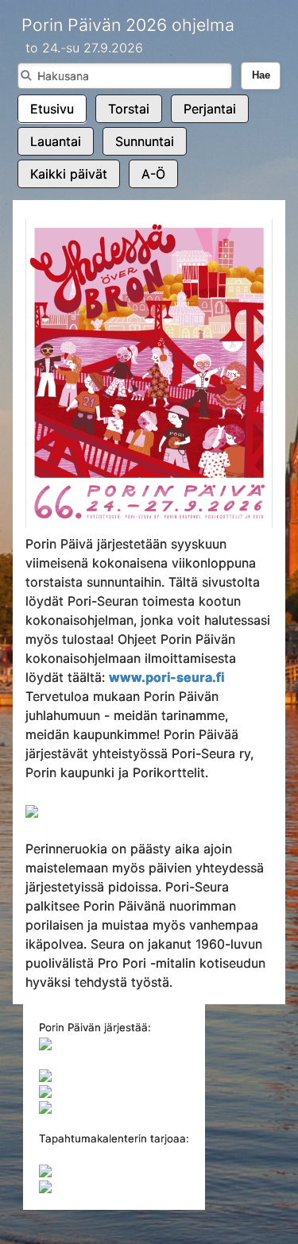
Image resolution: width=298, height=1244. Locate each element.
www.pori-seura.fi (166, 677)
